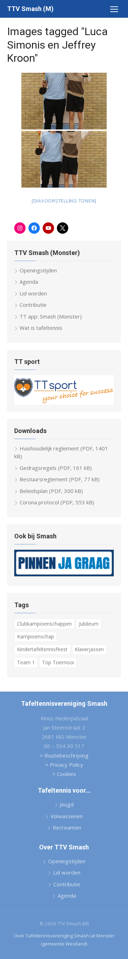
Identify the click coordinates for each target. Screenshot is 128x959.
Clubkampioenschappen (44, 623)
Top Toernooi (58, 662)
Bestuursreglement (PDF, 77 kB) (60, 479)
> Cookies (64, 773)
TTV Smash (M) (30, 8)
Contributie (33, 304)
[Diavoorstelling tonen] (64, 201)
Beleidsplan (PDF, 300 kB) (51, 490)
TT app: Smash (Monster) (51, 316)
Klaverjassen (89, 649)
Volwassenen (66, 816)
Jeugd (67, 804)
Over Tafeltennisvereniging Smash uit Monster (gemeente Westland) (64, 939)
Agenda (29, 281)
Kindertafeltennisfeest (42, 649)
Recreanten (67, 827)
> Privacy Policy (64, 764)
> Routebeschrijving (64, 755)
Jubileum (88, 623)
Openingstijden (38, 270)
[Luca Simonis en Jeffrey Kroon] (64, 101)
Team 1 (26, 662)
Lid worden (33, 293)
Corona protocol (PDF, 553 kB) (57, 502)
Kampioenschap (35, 636)
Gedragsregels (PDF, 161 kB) (56, 467)
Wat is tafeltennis (41, 327)
